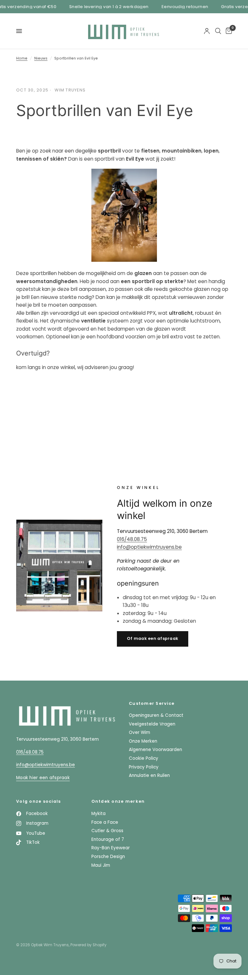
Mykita (98, 814)
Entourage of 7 (107, 839)
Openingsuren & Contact (156, 715)
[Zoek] (218, 31)
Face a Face (104, 822)
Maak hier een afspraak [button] (43, 777)
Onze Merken (143, 741)
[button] (152, 639)
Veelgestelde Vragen (152, 724)
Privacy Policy (144, 767)
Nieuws (40, 58)
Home (21, 58)
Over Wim (139, 732)
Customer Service (151, 704)
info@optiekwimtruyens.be (149, 547)
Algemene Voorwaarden (155, 750)
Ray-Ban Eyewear (110, 848)
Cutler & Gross (107, 831)
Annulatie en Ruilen (149, 775)
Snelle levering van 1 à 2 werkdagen (105, 7)
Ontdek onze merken (118, 802)
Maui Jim (100, 865)
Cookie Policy (143, 758)
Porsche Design (108, 856)
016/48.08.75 (132, 539)
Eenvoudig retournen (181, 7)
